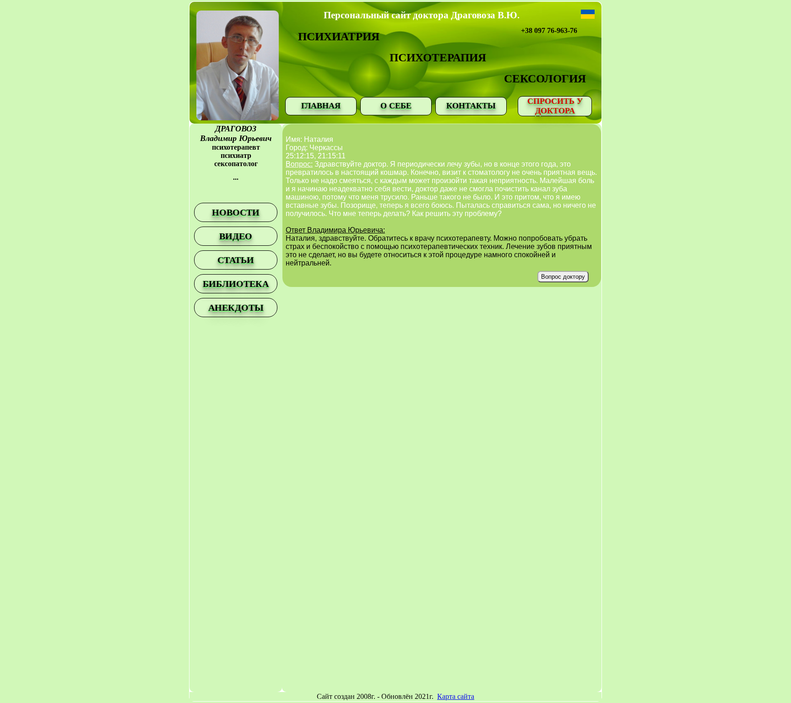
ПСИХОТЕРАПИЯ (438, 57)
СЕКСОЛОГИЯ (545, 78)
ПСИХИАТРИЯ (338, 36)
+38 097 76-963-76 (549, 30)
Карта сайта (455, 696)
